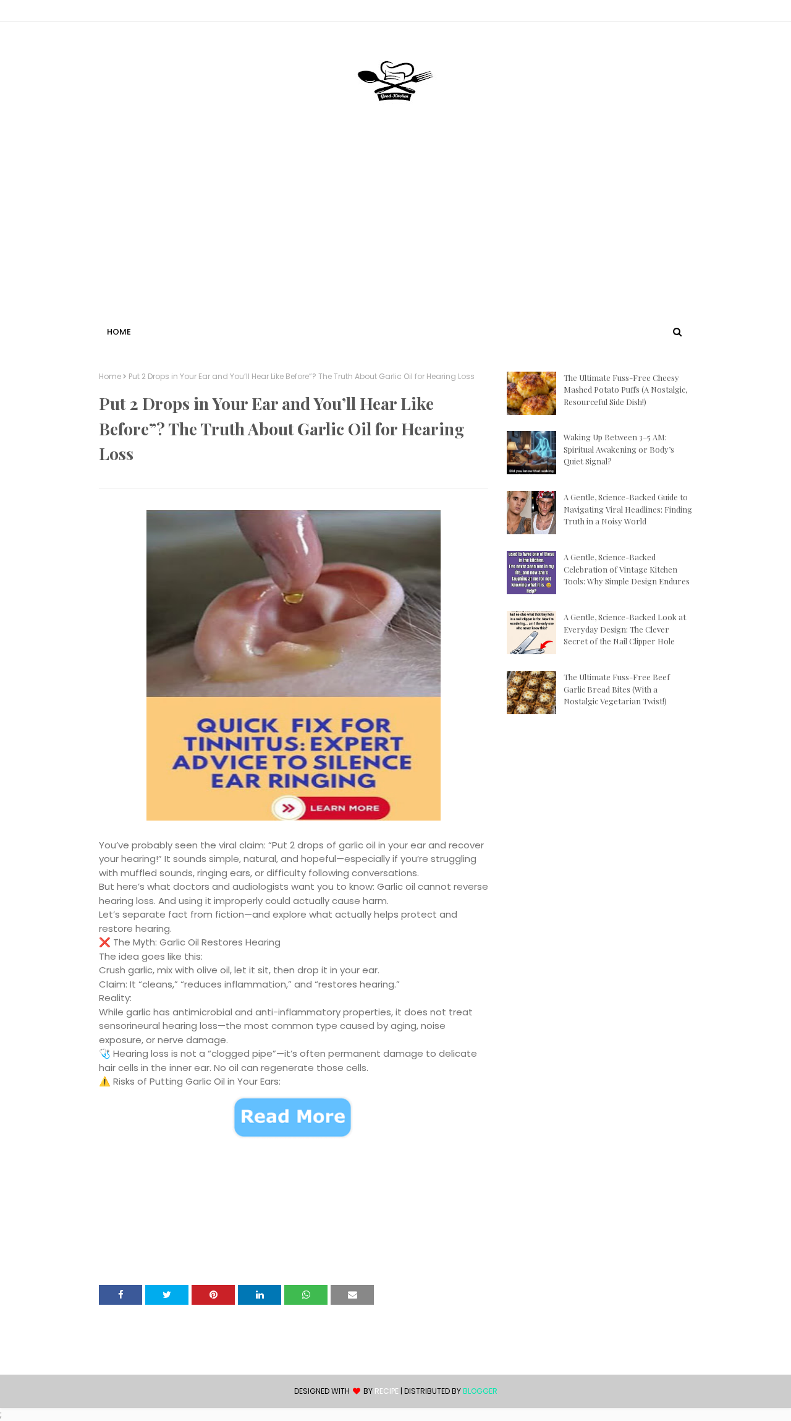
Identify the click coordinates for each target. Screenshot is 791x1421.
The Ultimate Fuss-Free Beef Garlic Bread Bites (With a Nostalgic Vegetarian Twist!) (617, 689)
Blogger (480, 1391)
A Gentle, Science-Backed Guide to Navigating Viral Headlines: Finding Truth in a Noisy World (628, 509)
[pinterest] (686, 12)
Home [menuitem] (119, 332)
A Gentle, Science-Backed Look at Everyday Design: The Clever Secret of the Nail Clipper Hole (625, 629)
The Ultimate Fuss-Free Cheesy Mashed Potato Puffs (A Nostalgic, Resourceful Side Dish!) (625, 389)
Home (110, 377)
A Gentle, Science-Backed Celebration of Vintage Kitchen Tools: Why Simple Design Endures (627, 569)
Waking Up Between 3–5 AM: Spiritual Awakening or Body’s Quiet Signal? (619, 449)
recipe (386, 1391)
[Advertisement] (395, 230)
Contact (118, 12)
